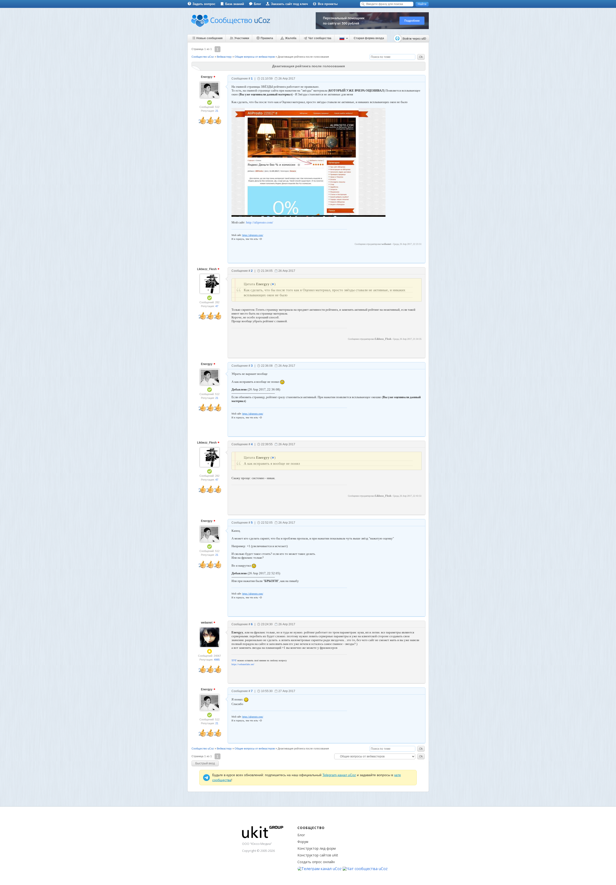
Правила (267, 38)
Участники (241, 38)
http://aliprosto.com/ (259, 222)
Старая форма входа (369, 38)
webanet (207, 622)
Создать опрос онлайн (316, 862)
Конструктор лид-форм (316, 848)
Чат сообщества (319, 38)
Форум (302, 841)
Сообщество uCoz (203, 56)
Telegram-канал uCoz (339, 775)
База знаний (234, 4)
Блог (257, 4)
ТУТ (234, 660)
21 (216, 110)
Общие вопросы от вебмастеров (255, 56)
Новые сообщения (209, 38)
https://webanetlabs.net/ (242, 664)
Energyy (207, 77)
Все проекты (328, 4)
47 (216, 306)
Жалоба (290, 38)
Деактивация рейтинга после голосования (303, 56)
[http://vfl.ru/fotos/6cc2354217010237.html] (308, 162)
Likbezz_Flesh (207, 269)
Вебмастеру (224, 56)
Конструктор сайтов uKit (317, 855)
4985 (217, 659)
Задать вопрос (203, 4)
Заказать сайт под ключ (289, 4)
